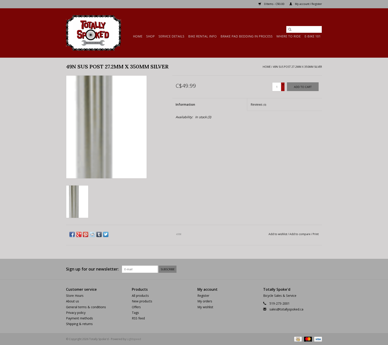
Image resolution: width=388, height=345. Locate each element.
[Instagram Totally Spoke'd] (318, 269)
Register (203, 295)
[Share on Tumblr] (99, 234)
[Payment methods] (297, 339)
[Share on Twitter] (105, 234)
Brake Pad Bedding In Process (246, 36)
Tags (135, 312)
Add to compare (300, 234)
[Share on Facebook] (72, 234)
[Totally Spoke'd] (93, 33)
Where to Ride (288, 36)
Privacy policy (76, 312)
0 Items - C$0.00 (274, 4)
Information (185, 104)
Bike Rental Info (202, 36)
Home (137, 36)
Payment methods (79, 318)
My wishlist (205, 307)
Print (316, 234)
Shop (150, 36)
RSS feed (138, 318)
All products (140, 295)
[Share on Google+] (79, 234)
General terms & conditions (86, 307)
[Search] (290, 29)
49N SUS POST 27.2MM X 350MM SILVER (297, 67)
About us (72, 301)
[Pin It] (85, 234)
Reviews (258, 104)
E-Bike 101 (312, 36)
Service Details (171, 36)
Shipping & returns (79, 324)
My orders (204, 301)
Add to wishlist (278, 234)
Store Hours (75, 295)
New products (142, 301)
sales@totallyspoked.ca (286, 309)
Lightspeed (134, 339)
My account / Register (308, 4)
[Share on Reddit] (92, 234)
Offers (136, 307)
